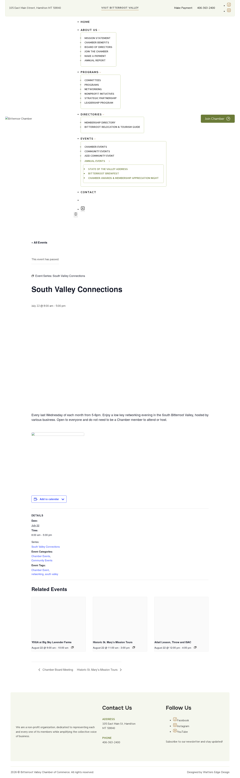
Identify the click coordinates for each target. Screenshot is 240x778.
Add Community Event (99, 156)
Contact (88, 192)
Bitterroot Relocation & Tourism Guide (112, 127)
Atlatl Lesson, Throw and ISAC (172, 642)
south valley (51, 574)
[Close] (83, 209)
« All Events (39, 242)
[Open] (76, 215)
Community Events (97, 151)
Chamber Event (40, 570)
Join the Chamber (96, 51)
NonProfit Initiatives (99, 94)
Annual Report (95, 60)
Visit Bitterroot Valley (120, 7)
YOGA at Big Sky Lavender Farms (52, 642)
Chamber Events (96, 147)
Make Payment (183, 8)
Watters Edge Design (216, 772)
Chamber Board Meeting (57, 670)
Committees (93, 80)
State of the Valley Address (108, 169)
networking (37, 574)
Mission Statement (98, 38)
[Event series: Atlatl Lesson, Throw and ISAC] (195, 647)
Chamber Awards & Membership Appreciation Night (123, 178)
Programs (92, 85)
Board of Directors (98, 47)
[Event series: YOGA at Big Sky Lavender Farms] (72, 647)
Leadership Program (99, 102)
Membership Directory (100, 122)
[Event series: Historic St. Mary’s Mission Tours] (133, 647)
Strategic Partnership (100, 98)
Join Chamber (214, 119)
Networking (93, 89)
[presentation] (59, 617)
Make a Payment (95, 56)
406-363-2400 (206, 8)
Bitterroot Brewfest (103, 173)
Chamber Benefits (97, 42)
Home (85, 22)
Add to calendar (49, 499)
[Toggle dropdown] (99, 30)
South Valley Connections (45, 546)
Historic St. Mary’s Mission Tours (112, 642)
